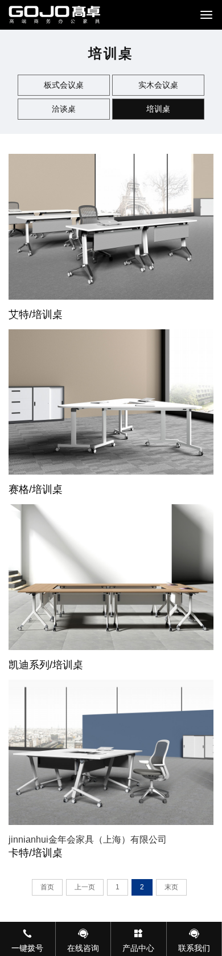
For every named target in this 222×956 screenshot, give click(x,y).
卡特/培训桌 (36, 853)
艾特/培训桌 (36, 314)
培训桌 (158, 108)
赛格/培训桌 (36, 489)
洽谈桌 (64, 108)
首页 (47, 887)
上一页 (85, 887)
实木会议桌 (158, 84)
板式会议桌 (64, 84)
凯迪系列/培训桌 (46, 665)
